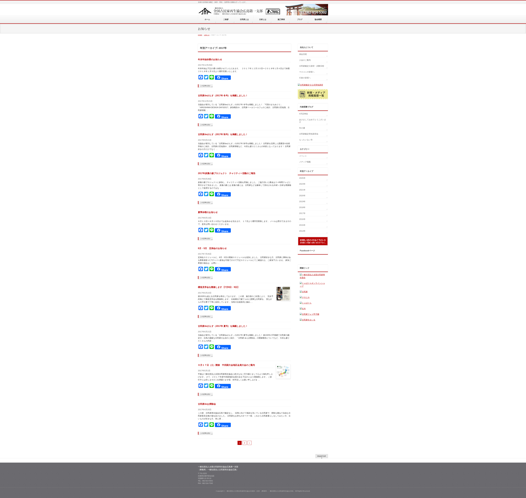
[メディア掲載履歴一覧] (313, 94)
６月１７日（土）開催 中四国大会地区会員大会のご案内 (226, 365)
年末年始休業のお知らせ (210, 59)
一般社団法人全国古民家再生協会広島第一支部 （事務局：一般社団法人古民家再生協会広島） (260, 491)
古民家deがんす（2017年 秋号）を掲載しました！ (223, 134)
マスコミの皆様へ (307, 72)
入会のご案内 (305, 60)
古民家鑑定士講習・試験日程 (311, 66)
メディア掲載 (305, 162)
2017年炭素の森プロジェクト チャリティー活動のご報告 (226, 173)
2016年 (302, 219)
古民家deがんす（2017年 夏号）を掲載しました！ (223, 326)
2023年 (302, 184)
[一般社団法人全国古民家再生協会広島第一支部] (239, 12)
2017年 (302, 213)
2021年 (302, 190)
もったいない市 (306, 140)
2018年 (302, 207)
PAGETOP (321, 456)
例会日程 (303, 54)
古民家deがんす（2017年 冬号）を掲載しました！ (223, 95)
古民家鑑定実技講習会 (308, 134)
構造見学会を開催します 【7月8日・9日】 (218, 287)
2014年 (302, 231)
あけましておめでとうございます (312, 120)
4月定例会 (303, 114)
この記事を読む (205, 86)
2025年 (302, 178)
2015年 (302, 225)
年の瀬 (302, 128)
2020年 (302, 195)
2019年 (302, 201)
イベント (303, 156)
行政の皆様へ (305, 78)
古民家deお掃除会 (207, 404)
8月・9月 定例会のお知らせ (212, 248)
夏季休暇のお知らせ (208, 212)
